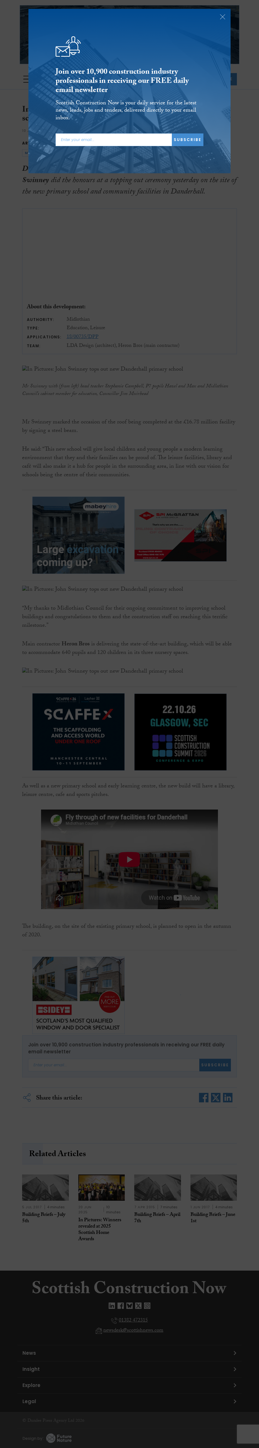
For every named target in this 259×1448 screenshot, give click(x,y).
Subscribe (188, 139)
